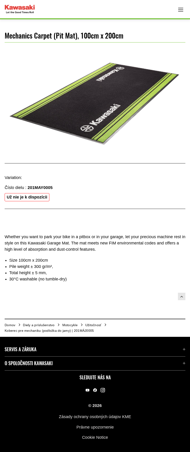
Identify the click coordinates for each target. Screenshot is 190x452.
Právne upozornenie (95, 427)
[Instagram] (103, 390)
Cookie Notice (95, 437)
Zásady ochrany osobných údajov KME (95, 416)
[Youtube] (87, 390)
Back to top (181, 296)
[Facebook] (95, 390)
